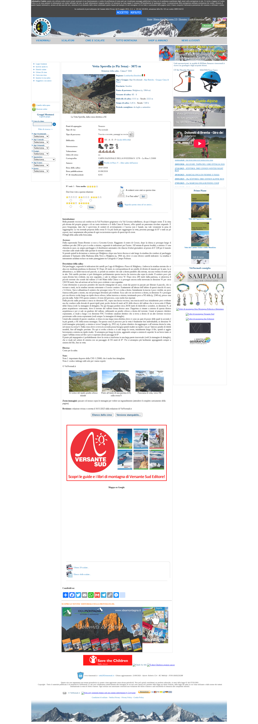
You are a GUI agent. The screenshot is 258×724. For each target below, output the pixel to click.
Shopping (183, 19)
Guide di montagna (196, 19)
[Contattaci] (64, 693)
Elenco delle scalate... (82, 574)
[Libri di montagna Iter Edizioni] (200, 319)
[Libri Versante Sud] (117, 480)
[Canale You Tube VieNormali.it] (219, 19)
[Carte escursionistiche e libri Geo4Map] (200, 345)
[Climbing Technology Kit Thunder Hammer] (184, 91)
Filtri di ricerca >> (45, 129)
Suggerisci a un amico (43, 81)
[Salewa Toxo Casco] (210, 91)
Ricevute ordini (41, 109)
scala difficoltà (124, 140)
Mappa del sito (160, 19)
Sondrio (137, 75)
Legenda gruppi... (45, 117)
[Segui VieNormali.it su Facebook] (214, 19)
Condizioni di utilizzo (99, 697)
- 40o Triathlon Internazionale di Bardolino (197, 164)
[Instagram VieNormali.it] (224, 19)
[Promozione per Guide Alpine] (193, 60)
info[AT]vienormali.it (106, 676)
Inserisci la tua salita (43, 78)
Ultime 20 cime (41, 72)
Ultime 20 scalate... (81, 567)
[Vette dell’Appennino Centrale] (200, 198)
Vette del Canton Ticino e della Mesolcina (200, 228)
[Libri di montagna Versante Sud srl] (200, 314)
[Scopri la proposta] (199, 126)
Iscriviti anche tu (42, 67)
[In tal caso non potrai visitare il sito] (136, 14)
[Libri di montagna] (155, 643)
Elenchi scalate (41, 69)
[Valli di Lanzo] (200, 255)
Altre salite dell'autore (129, 163)
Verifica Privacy (114, 697)
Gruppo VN (172, 19)
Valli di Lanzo (200, 257)
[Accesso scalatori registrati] (207, 27)
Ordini (208, 19)
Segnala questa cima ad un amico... (139, 204)
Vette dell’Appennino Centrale (200, 200)
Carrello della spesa (43, 105)
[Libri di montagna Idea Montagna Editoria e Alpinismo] (200, 309)
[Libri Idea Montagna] (102, 651)
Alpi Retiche (149, 80)
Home (149, 19)
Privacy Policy (127, 697)
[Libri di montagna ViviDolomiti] (200, 332)
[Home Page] (41, 36)
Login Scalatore (41, 64)
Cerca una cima (41, 75)
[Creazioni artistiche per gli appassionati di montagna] (200, 305)
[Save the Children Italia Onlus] (107, 665)
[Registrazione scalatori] (220, 27)
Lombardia (128, 75)
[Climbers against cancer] (161, 665)
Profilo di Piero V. (111, 163)
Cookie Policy (139, 697)
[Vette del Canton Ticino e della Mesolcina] (200, 227)
